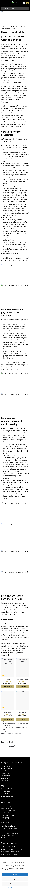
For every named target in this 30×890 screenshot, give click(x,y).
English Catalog (6, 806)
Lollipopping (5, 818)
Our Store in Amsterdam (9, 828)
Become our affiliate (7, 836)
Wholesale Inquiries (7, 831)
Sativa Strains (5, 776)
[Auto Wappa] (22, 700)
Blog (7, 26)
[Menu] (3, 3)
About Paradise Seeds (8, 826)
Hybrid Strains (5, 773)
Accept (15, 874)
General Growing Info (8, 810)
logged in (11, 746)
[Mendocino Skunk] (22, 667)
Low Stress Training (7, 813)
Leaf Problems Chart (7, 808)
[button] (27, 859)
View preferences (15, 884)
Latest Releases (6, 780)
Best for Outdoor (6, 768)
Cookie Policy (11, 887)
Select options (8, 686)
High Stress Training (7, 815)
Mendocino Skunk (22, 679)
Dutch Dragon (8, 712)
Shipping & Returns (7, 796)
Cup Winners (5, 778)
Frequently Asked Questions (10, 833)
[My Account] (23, 3)
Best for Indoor (6, 766)
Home (3, 26)
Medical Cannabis (23, 723)
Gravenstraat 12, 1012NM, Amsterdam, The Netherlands (12, 850)
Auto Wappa (22, 712)
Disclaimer (4, 793)
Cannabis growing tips (10, 723)
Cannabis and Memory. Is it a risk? (11, 733)
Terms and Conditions (8, 789)
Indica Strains (5, 771)
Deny (15, 879)
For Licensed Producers (8, 838)
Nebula (8, 679)
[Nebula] (7, 667)
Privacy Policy (18, 887)
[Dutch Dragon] (7, 700)
